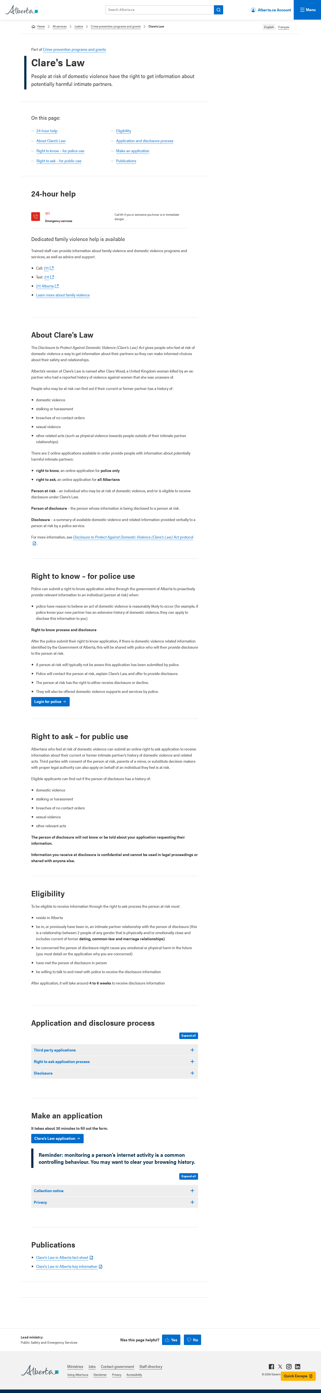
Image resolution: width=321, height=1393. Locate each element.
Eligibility (123, 130)
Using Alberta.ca (77, 1374)
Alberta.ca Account (274, 9)
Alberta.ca (40, 1370)
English (269, 27)
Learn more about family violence (63, 294)
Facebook (271, 1366)
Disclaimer (100, 1374)
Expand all (188, 1035)
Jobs (92, 1366)
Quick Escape (295, 1375)
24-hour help (46, 130)
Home (41, 26)
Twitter (280, 1366)
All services (60, 26)
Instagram (289, 1366)
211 (46, 268)
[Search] (218, 9)
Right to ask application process (62, 1061)
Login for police (47, 701)
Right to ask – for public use (58, 160)
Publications (126, 160)
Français (283, 27)
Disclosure (43, 1073)
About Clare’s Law (51, 140)
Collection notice (49, 1190)
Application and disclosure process (144, 140)
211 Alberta (45, 286)
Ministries (75, 1366)
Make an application (132, 150)
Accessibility (134, 1374)
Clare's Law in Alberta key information (66, 1266)
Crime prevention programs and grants (116, 26)
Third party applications (55, 1050)
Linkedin (297, 1366)
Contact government (117, 1366)
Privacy (40, 1202)
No (195, 1339)
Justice (78, 26)
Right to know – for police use (60, 150)
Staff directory (150, 1366)
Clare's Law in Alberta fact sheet (62, 1257)
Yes (174, 1339)
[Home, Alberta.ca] (21, 9)
